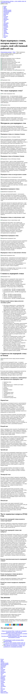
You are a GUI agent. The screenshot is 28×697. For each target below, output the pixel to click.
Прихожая (5, 19)
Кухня (4, 6)
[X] (14, 625)
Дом (4, 21)
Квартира (5, 14)
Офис (4, 7)
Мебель (5, 8)
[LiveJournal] (22, 625)
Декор (4, 30)
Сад (4, 34)
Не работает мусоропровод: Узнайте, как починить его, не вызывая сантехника (14, 646)
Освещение (6, 12)
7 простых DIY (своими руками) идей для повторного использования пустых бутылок (14, 643)
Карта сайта (3, 691)
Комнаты (5, 25)
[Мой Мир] (18, 625)
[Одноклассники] (10, 625)
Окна (4, 37)
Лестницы (5, 33)
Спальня (5, 29)
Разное (5, 28)
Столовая (5, 26)
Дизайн (5, 32)
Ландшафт (6, 23)
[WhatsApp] (16, 625)
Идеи (4, 15)
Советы (5, 17)
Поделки (5, 35)
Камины (5, 24)
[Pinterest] (20, 625)
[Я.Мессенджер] (6, 625)
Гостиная (5, 16)
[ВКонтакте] (8, 625)
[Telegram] (12, 625)
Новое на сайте (4, 692)
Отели (5, 20)
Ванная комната (7, 11)
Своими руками (7, 10)
